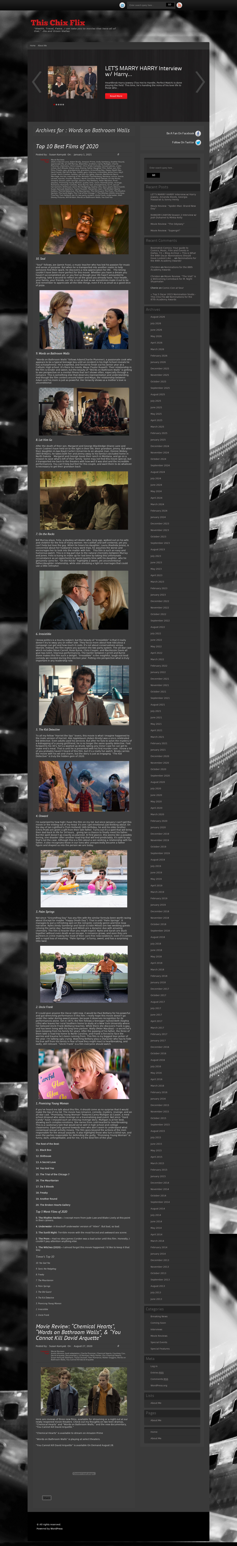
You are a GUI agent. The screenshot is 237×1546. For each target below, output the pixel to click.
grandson (85, 170)
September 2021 (160, 698)
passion (82, 181)
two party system (86, 195)
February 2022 (159, 665)
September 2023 (160, 543)
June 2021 (156, 717)
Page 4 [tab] (61, 104)
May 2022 (156, 646)
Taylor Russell (80, 189)
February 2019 (159, 898)
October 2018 (158, 924)
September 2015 (160, 1124)
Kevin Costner (64, 174)
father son (111, 168)
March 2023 (157, 581)
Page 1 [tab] (54, 104)
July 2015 (156, 1137)
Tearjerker (92, 189)
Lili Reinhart (84, 1355)
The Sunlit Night (66, 193)
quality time (88, 183)
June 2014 (156, 1221)
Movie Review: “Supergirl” (165, 230)
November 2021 (160, 685)
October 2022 (158, 614)
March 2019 (157, 892)
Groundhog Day (97, 170)
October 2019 (158, 846)
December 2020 (160, 756)
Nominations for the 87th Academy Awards (171, 298)
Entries (157, 1372)
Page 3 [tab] (58, 104)
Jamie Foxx (113, 172)
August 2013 (158, 1286)
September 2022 (160, 620)
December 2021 (160, 678)
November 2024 (160, 452)
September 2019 (160, 853)
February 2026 (159, 355)
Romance (55, 185)
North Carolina (88, 179)
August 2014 (158, 1208)
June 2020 (156, 795)
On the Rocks (114, 179)
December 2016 (160, 1047)
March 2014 (157, 1241)
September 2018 (160, 930)
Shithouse (67, 187)
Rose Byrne (83, 185)
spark (110, 187)
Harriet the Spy (69, 172)
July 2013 (156, 1292)
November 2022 (160, 607)
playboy (54, 183)
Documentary (71, 1355)
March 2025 (157, 426)
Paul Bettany (92, 181)
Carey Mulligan (104, 164)
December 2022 (160, 601)
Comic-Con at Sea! (173, 288)
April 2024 (156, 498)
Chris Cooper (76, 166)
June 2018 (156, 950)
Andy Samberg (103, 162)
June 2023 (156, 562)
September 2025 (160, 388)
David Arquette (57, 1355)
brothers (93, 164)
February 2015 (159, 1169)
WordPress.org (159, 1385)
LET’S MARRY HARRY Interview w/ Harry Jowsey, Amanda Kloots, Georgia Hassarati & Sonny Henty (173, 197)
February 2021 (159, 743)
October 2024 (158, 459)
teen (100, 189)
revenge (118, 183)
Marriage (55, 176)
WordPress (56, 1528)
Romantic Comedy (68, 185)
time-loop (120, 193)
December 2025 (160, 368)
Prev (200, 84)
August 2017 (158, 1002)
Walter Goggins (109, 1358)
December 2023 (160, 523)
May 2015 (156, 1150)
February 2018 (159, 976)
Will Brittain (71, 197)
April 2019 (156, 885)
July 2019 (156, 866)
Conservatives (108, 166)
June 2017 (156, 1014)
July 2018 (156, 943)
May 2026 (156, 336)
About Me (42, 46)
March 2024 (157, 504)
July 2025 (156, 401)
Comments (159, 1379)
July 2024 (156, 478)
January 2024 (158, 517)
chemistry (64, 166)
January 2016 (158, 1098)
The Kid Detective (66, 191)
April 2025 (156, 420)
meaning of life (74, 176)
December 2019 (160, 834)
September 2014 (160, 1202)
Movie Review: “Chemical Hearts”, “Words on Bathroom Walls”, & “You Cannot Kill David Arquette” (78, 1332)
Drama (83, 168)
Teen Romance (94, 1358)
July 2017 (156, 1008)
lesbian (74, 174)
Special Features (160, 1348)
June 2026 (156, 330)
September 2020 (160, 775)
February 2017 (159, 1034)
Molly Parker (95, 1355)
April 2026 (156, 342)
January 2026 (158, 362)
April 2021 (156, 730)
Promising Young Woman (70, 183)
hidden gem (82, 172)
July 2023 (156, 556)
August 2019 (158, 859)
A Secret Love (62, 162)
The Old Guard (97, 191)
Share (46, 1498)
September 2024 (160, 465)
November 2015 (160, 1111)
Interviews (156, 1329)
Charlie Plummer (88, 1353)
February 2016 (159, 1092)
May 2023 (156, 569)
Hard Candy (56, 172)
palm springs (72, 181)
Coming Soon (158, 1323)
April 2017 (156, 1021)
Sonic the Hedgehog (81, 187)
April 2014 (156, 1234)
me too (63, 176)
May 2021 (156, 724)
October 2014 (158, 1195)
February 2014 (159, 1247)
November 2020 (160, 763)
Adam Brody (75, 162)
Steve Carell (119, 187)
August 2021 (158, 704)
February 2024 (159, 510)
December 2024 (160, 446)
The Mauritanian (82, 191)
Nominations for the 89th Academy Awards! (173, 259)
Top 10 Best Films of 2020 (67, 147)
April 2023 (156, 575)
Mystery (77, 179)
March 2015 (157, 1163)
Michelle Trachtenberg (92, 176)
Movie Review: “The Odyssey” (167, 224)
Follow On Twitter (183, 142)
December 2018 (160, 911)
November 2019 (160, 840)
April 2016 (156, 1079)
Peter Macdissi (105, 181)
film (118, 168)
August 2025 (158, 394)
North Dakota (101, 179)
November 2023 (160, 530)
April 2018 (156, 963)
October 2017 (158, 995)
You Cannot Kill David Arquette (80, 1360)
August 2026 (158, 317)
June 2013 (156, 1299)
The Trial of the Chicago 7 (85, 193)
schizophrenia (100, 185)
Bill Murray (73, 164)
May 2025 (156, 414)
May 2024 (156, 491)
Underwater (111, 195)
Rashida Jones (106, 183)
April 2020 (156, 808)
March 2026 (157, 349)
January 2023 (158, 594)
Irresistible (102, 172)
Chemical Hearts (104, 1353)
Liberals (98, 174)
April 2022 (156, 653)
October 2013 (158, 1273)
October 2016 (158, 1053)
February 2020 (159, 821)
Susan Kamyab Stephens (62, 189)
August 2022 (158, 627)
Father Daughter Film (96, 168)
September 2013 (160, 1279)
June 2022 (156, 640)
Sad (91, 185)
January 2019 (158, 905)
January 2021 (158, 749)
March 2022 (157, 659)
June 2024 (156, 485)
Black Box (83, 164)
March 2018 (157, 969)
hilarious (92, 172)
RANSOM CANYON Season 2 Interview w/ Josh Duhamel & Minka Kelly (173, 216)
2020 (53, 162)
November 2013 (160, 1266)
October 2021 (158, 691)
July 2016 (156, 1066)
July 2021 (156, 711)
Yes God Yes (107, 197)
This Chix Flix (58, 23)
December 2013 (160, 1260)
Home (32, 46)
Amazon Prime (88, 162)
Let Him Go (84, 174)
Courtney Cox (119, 1353)
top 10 (74, 195)
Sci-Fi (109, 185)
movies (61, 179)
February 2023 (159, 588)
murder (69, 179)
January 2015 (158, 1176)
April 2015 (156, 1157)
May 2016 (156, 1073)
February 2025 (159, 433)
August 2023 (158, 549)
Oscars (62, 181)
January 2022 (158, 672)
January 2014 (158, 1253)
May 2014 (156, 1228)
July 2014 (156, 1215)
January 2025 (158, 439)
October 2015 (158, 1118)
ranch (96, 183)
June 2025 (156, 407)
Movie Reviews (57, 160)
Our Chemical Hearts (111, 1355)
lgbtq (91, 174)
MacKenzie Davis (110, 174)
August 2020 (158, 782)
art (66, 164)
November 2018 (160, 918)
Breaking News (159, 1316)
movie (114, 176)
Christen (155, 267)
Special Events (159, 1342)
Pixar (115, 181)
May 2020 (156, 801)
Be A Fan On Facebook (180, 133)
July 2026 (156, 323)
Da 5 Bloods (62, 168)
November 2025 (160, 375)
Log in (154, 1366)
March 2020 (157, 814)
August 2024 (158, 472)
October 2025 (158, 381)
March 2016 (157, 1085)
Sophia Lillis (96, 187)
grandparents (74, 170)
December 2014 (160, 1182)
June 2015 (156, 1144)
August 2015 (158, 1131)
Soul (105, 187)
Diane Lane (74, 168)
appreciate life (57, 164)
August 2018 (158, 937)
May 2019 (156, 879)
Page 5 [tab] (63, 104)
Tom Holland (65, 195)
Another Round (117, 162)
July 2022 (156, 633)
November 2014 (160, 1189)
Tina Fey (55, 195)
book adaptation (72, 1353)
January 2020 (158, 827)
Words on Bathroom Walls (88, 197)
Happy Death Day (113, 170)
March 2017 (157, 1027)
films (53, 170)
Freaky (59, 170)
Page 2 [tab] (56, 104)
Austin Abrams (57, 1353)
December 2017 (160, 989)
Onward (54, 181)
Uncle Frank (100, 195)
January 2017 (158, 1040)
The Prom (109, 191)
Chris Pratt (87, 166)
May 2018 (156, 956)
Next (37, 84)
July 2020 (156, 788)
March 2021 (157, 737)
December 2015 (160, 1105)
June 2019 (156, 872)
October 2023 (158, 536)
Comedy (97, 166)
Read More (116, 96)
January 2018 (158, 982)
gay (65, 170)
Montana (106, 176)
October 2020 (158, 769)
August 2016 (158, 1060)
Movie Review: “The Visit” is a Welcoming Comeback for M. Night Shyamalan (173, 279)
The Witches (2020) (106, 193)
